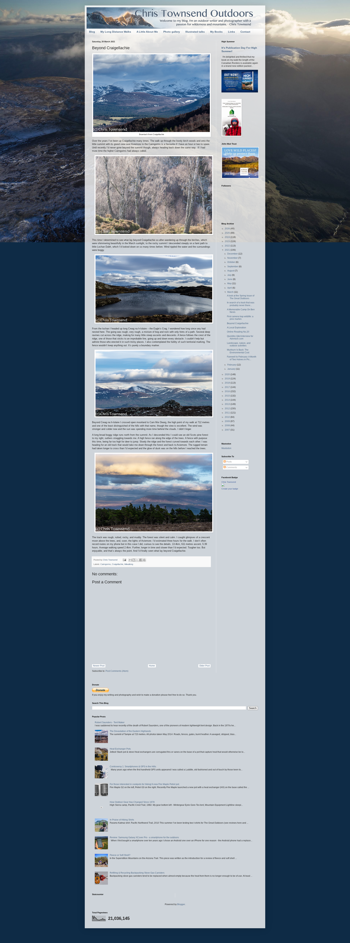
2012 (227, 408)
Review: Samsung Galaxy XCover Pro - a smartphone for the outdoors (144, 837)
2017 (227, 387)
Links (231, 31)
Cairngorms (105, 564)
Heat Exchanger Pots (120, 749)
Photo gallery (171, 31)
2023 (227, 241)
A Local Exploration (236, 327)
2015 (227, 395)
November (232, 258)
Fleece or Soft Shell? (120, 855)
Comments (231, 467)
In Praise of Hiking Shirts (122, 819)
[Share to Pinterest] (144, 560)
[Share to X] (137, 560)
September (233, 266)
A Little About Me (147, 31)
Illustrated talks (195, 31)
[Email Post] (124, 560)
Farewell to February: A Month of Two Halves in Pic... (241, 358)
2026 (227, 228)
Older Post (204, 665)
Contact (245, 31)
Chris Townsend (228, 482)
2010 (227, 417)
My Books (216, 31)
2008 (227, 425)
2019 (227, 378)
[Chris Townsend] (222, 485)
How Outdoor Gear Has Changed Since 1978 (132, 802)
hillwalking (128, 564)
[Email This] (130, 560)
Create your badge (229, 489)
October (231, 262)
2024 (227, 237)
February (232, 364)
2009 (227, 421)
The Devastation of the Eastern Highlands (130, 731)
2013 (227, 404)
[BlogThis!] (134, 560)
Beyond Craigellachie (237, 323)
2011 (227, 412)
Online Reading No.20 (238, 331)
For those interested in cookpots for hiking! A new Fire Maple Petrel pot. (145, 784)
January (231, 369)
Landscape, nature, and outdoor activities (238, 344)
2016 (227, 391)
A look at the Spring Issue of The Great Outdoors (240, 297)
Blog (92, 31)
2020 (227, 374)
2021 (227, 250)
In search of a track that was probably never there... (240, 303)
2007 (227, 430)
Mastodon (226, 448)
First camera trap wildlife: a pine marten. (240, 317)
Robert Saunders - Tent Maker (110, 722)
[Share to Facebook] (141, 560)
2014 (227, 400)
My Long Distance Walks (115, 31)
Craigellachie (117, 564)
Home (152, 665)
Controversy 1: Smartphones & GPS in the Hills (133, 766)
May (229, 283)
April (229, 288)
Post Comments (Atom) (117, 671)
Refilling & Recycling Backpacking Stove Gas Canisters (137, 873)
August (231, 270)
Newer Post (98, 665)
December (232, 253)
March (230, 292)
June (230, 279)
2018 (227, 383)
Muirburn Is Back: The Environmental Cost (238, 351)
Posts (229, 461)
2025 (227, 233)
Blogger (181, 904)
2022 (227, 245)
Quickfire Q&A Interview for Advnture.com (240, 337)
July (229, 275)
